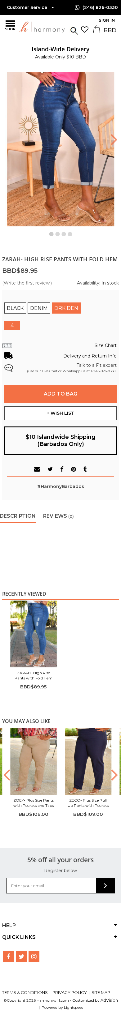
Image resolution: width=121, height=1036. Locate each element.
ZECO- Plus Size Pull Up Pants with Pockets (88, 803)
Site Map (101, 992)
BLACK (15, 308)
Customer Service (27, 7)
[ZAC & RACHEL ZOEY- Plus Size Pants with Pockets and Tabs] (33, 761)
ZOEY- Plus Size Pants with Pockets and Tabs (33, 803)
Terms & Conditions (25, 992)
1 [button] (51, 232)
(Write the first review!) (27, 283)
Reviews (58, 516)
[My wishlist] (86, 29)
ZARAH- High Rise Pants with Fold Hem (33, 675)
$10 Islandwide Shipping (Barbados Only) (61, 440)
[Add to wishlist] (52, 606)
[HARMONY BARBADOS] (26, 27)
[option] (60, 52)
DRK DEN (66, 308)
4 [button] (70, 232)
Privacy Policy (70, 992)
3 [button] (63, 232)
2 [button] (57, 232)
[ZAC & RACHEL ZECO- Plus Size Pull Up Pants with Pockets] (88, 761)
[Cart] (97, 31)
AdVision (109, 1000)
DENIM (39, 308)
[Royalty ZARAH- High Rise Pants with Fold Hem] (33, 634)
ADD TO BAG (60, 394)
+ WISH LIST (60, 413)
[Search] (73, 30)
